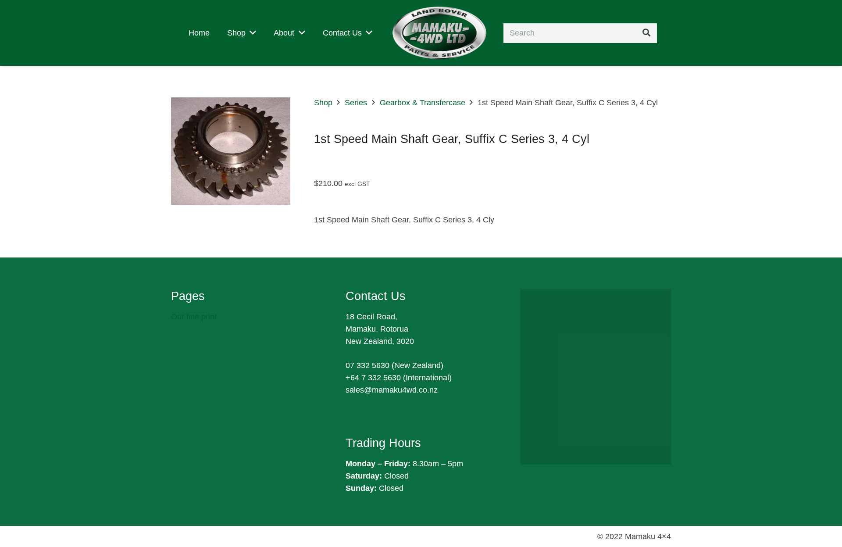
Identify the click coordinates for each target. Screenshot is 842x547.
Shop (323, 102)
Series (356, 102)
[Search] (646, 33)
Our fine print (194, 316)
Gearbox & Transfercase (422, 102)
